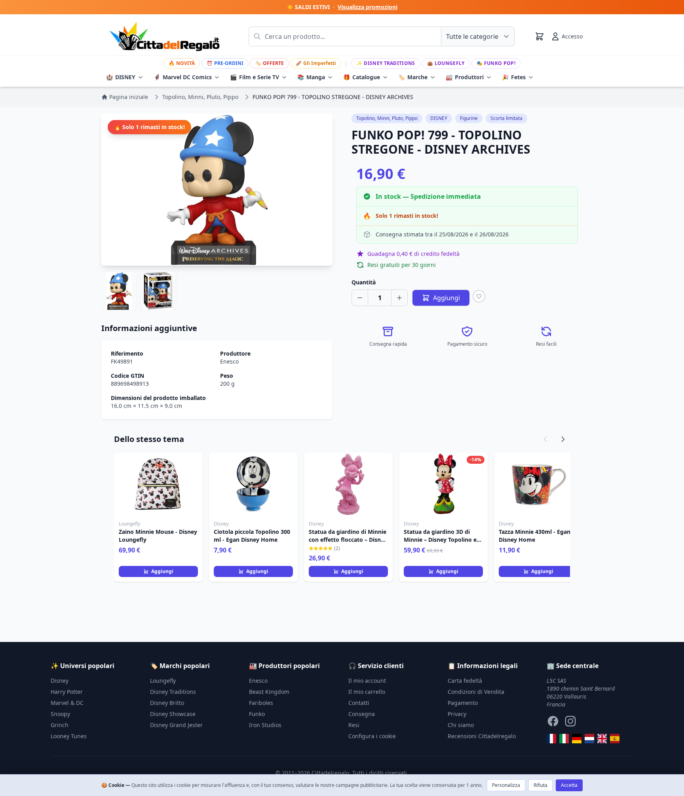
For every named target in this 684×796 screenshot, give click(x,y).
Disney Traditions (385, 63)
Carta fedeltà (465, 680)
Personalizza (506, 785)
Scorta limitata (506, 118)
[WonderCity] (576, 738)
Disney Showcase (173, 714)
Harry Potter (67, 691)
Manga (311, 77)
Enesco (229, 361)
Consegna (361, 714)
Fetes (514, 77)
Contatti (358, 702)
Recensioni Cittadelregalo (482, 736)
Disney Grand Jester (176, 725)
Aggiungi (162, 571)
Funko (257, 714)
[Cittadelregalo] (564, 738)
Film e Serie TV (254, 77)
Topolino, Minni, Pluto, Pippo (387, 118)
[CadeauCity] (551, 738)
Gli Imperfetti (316, 63)
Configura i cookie (372, 736)
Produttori (465, 77)
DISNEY (120, 77)
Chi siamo (461, 725)
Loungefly (446, 63)
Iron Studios (265, 725)
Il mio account (367, 680)
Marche (413, 77)
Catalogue (361, 77)
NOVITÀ (182, 63)
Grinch (59, 725)
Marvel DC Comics (183, 77)
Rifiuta (540, 785)
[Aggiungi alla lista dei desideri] (479, 296)
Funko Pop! (496, 63)
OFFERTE (269, 63)
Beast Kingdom (269, 691)
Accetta (569, 785)
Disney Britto (167, 702)
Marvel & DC (67, 702)
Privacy (457, 714)
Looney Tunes (69, 736)
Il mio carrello (366, 691)
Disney (59, 680)
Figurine (469, 118)
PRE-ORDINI (225, 63)
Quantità (364, 282)
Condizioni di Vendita (476, 691)
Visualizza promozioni (367, 7)
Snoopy (60, 714)
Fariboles (261, 702)
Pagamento (463, 702)
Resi (353, 725)
